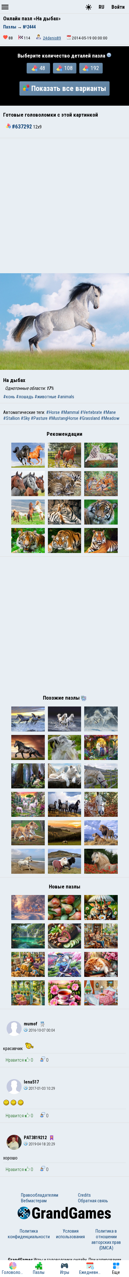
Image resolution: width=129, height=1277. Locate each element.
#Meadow (110, 418)
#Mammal (70, 412)
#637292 (22, 126)
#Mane (109, 412)
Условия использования (70, 1233)
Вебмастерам (34, 1201)
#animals (65, 397)
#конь (9, 397)
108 (68, 68)
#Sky (25, 418)
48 (42, 68)
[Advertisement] (64, 205)
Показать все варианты (68, 88)
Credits (84, 1195)
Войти (118, 7)
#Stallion (11, 418)
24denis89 (52, 38)
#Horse (53, 412)
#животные (45, 397)
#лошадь (25, 397)
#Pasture (39, 418)
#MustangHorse (63, 418)
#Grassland (89, 418)
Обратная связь (93, 1201)
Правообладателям (39, 1195)
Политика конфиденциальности (29, 1233)
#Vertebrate (91, 412)
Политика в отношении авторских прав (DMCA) (106, 1239)
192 (94, 68)
